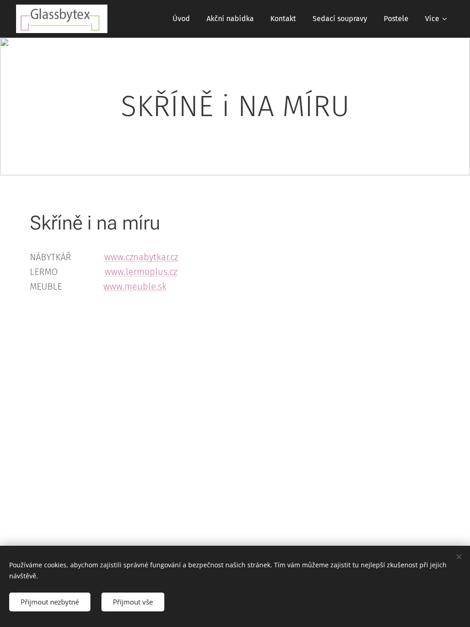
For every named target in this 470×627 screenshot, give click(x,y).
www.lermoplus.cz (141, 271)
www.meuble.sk (135, 286)
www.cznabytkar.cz (141, 257)
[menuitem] (181, 19)
